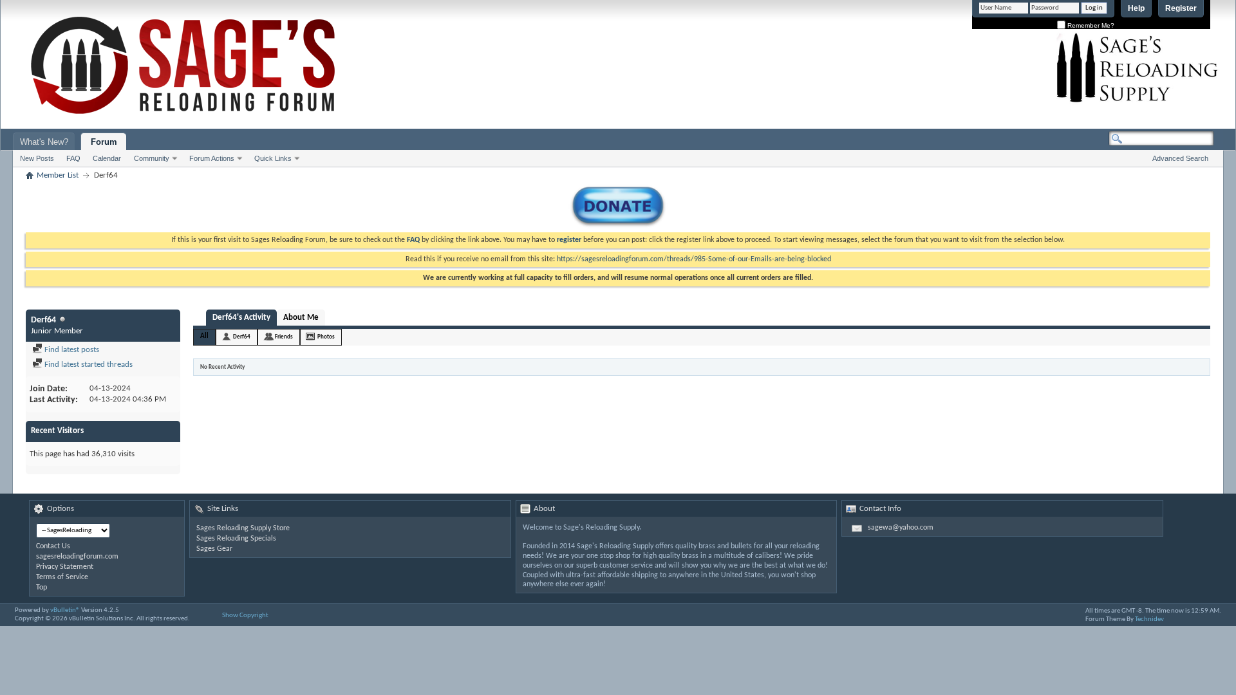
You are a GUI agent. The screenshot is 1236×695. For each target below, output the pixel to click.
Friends (284, 337)
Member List (58, 175)
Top (41, 587)
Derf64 (241, 337)
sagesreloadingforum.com (77, 557)
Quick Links (273, 158)
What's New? (44, 142)
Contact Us (53, 546)
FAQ (73, 158)
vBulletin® (65, 610)
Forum (104, 142)
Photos (326, 337)
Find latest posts (70, 350)
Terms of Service (62, 577)
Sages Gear (214, 549)
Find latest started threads (87, 364)
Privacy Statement (64, 567)
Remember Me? (1089, 25)
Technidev (1149, 619)
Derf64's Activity (241, 317)
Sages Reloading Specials (236, 538)
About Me (301, 317)
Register (1181, 8)
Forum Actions (211, 158)
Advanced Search (1180, 158)
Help (1136, 8)
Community (151, 158)
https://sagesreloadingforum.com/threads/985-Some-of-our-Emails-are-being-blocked (694, 259)
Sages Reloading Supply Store (243, 528)
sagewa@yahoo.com (900, 528)
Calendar (107, 158)
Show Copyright (245, 615)
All (204, 336)
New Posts (37, 158)
